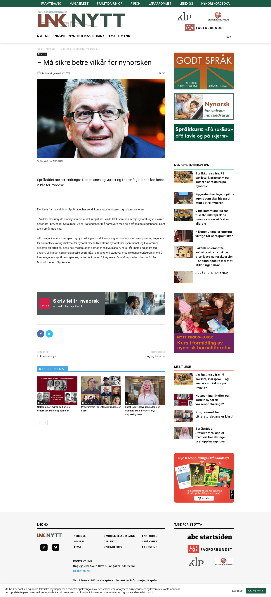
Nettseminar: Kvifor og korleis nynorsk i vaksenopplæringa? (212, 400)
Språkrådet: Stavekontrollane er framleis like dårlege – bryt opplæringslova (142, 411)
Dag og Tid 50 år (155, 356)
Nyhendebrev (112, 547)
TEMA (77, 547)
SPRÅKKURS (149, 541)
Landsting (149, 547)
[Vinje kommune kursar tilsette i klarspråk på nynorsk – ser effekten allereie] (183, 215)
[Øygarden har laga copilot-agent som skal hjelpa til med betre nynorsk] (183, 198)
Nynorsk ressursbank (119, 536)
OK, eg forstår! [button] (256, 590)
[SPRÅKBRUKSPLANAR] (183, 277)
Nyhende (50, 48)
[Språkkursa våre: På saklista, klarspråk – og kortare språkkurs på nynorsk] (183, 177)
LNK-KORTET (150, 536)
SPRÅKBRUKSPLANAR (211, 273)
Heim (40, 48)
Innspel (79, 541)
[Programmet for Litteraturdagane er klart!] (101, 390)
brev (64, 209)
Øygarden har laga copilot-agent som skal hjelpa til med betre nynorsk (214, 198)
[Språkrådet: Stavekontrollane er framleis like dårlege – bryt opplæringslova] (145, 390)
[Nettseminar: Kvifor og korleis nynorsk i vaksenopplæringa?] (57, 390)
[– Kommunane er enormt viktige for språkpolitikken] (183, 236)
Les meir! (237, 590)
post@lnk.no (81, 570)
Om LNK (108, 541)
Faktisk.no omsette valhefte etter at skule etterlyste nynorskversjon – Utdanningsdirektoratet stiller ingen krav (214, 256)
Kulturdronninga (46, 356)
